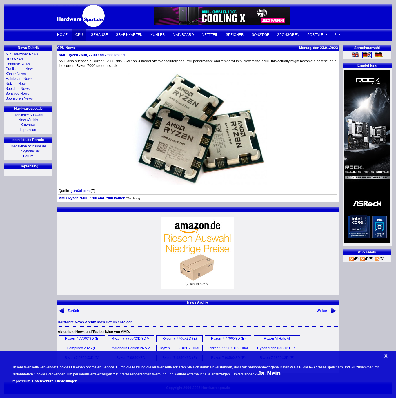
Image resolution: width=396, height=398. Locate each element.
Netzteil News (16, 84)
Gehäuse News (18, 64)
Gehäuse (99, 35)
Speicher (235, 35)
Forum (28, 156)
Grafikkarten (129, 35)
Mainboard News (19, 79)
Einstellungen (66, 381)
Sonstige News (17, 94)
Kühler (157, 35)
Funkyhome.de (28, 151)
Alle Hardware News (22, 54)
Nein (274, 373)
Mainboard (183, 35)
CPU (79, 35)
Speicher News (18, 89)
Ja (260, 373)
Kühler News (16, 74)
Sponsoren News (19, 98)
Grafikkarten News (20, 69)
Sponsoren (288, 35)
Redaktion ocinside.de (28, 146)
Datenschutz (42, 381)
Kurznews (28, 125)
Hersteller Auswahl (28, 115)
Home (62, 35)
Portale (315, 35)
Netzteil (210, 35)
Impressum (28, 130)
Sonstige (260, 35)
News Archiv (28, 120)
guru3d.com (80, 191)
